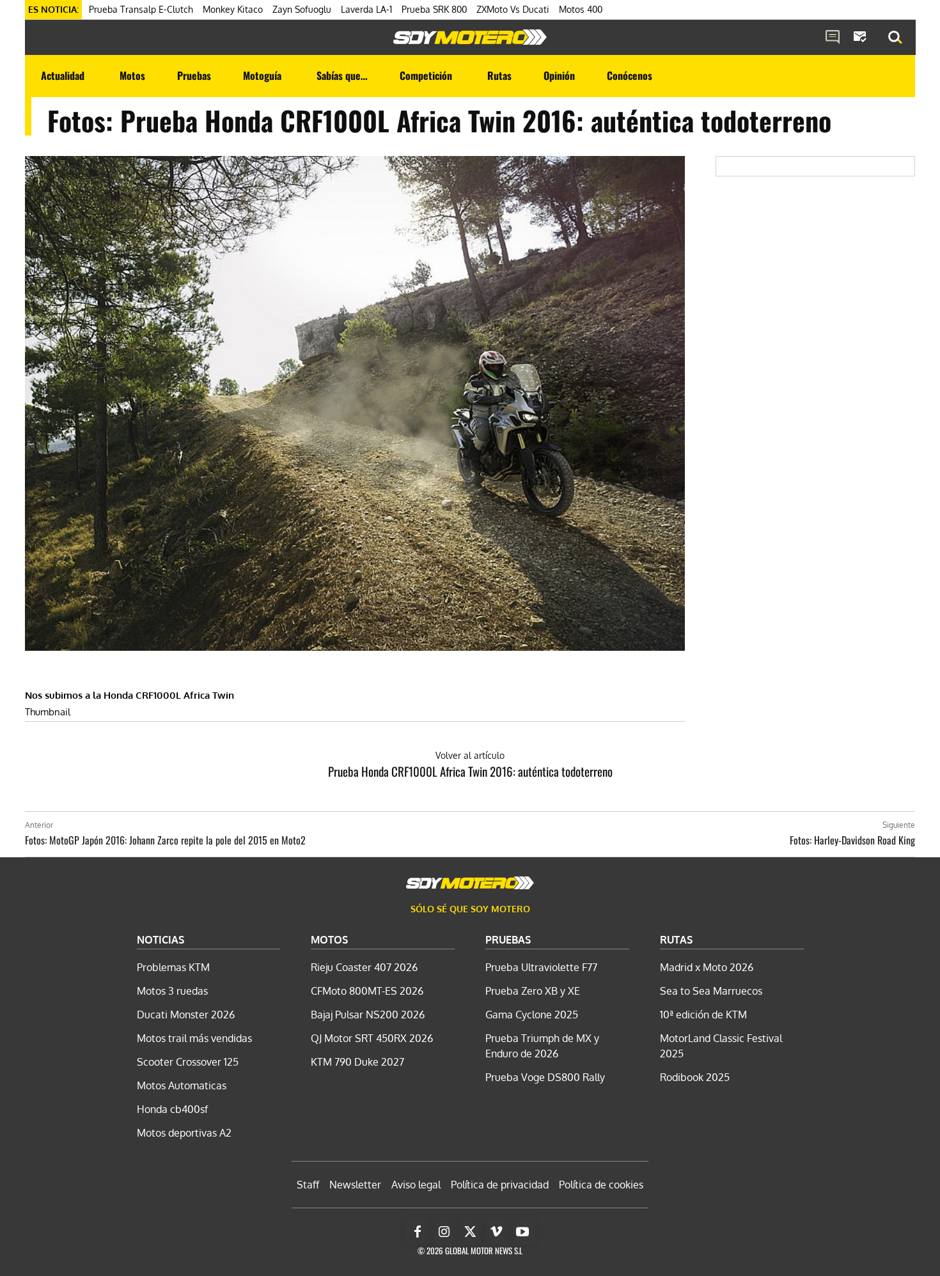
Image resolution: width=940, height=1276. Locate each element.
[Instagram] (444, 1232)
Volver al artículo (470, 755)
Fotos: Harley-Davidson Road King (852, 840)
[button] (895, 37)
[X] (470, 1232)
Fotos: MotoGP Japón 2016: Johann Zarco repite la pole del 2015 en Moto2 (165, 840)
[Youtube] (522, 1232)
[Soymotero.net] (470, 37)
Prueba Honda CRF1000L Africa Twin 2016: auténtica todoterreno (470, 771)
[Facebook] (417, 1232)
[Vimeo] (496, 1232)
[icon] (833, 38)
